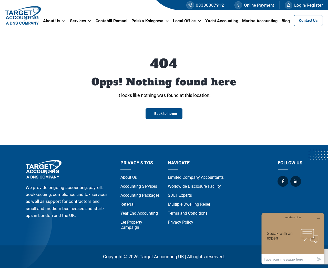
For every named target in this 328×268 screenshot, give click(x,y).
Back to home (165, 114)
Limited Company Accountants (196, 177)
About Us (51, 20)
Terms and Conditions (188, 213)
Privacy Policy (180, 222)
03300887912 (210, 5)
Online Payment (259, 5)
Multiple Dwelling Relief (189, 204)
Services (78, 20)
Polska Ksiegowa (147, 20)
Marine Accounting (260, 20)
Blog (286, 20)
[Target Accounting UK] (23, 15)
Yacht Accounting (221, 20)
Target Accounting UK (162, 256)
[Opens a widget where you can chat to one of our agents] (293, 238)
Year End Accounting (139, 213)
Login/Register (308, 5)
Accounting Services (138, 186)
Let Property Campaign (131, 225)
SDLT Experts (180, 195)
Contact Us (308, 20)
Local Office (184, 20)
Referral (127, 204)
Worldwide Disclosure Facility (194, 186)
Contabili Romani (112, 20)
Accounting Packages (140, 195)
